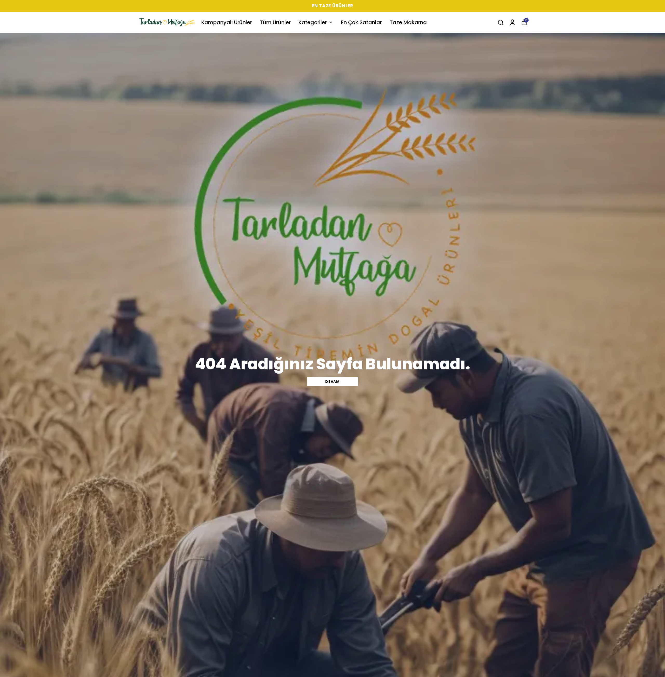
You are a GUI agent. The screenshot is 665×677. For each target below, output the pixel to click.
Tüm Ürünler (275, 22)
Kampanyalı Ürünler (226, 22)
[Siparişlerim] (512, 22)
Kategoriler (312, 22)
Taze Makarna (408, 22)
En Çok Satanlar (361, 22)
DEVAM (332, 381)
